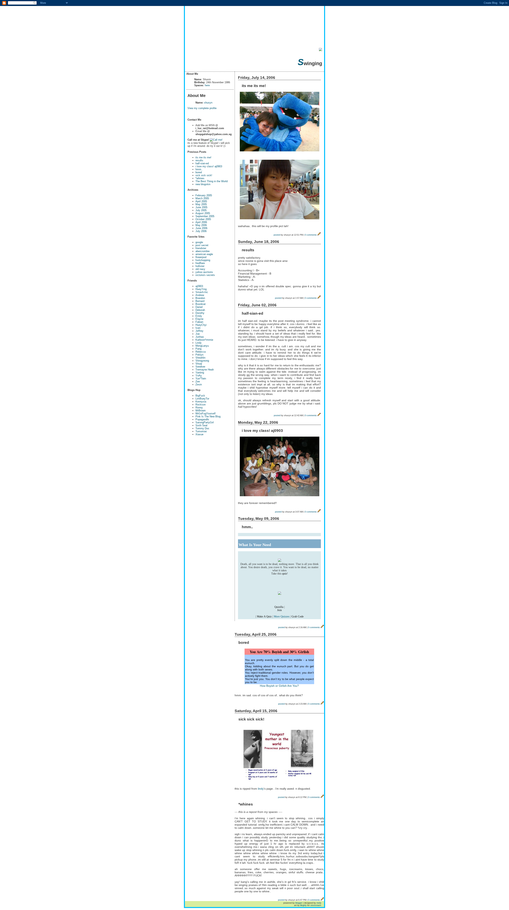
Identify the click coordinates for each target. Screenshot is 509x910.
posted (277, 235)
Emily (198, 315)
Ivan (197, 327)
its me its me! (203, 157)
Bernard (199, 301)
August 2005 (202, 213)
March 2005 (202, 198)
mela (319, 903)
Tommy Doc (202, 428)
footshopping (202, 260)
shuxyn (208, 102)
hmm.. (199, 169)
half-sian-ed (202, 163)
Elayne (199, 318)
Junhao (199, 336)
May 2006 (201, 225)
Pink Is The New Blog (208, 416)
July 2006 (201, 231)
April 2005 (201, 201)
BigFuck (200, 395)
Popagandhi (202, 419)
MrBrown (200, 410)
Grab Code (297, 616)
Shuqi (198, 363)
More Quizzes (281, 616)
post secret (201, 245)
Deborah (200, 309)
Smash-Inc (201, 292)
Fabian (199, 321)
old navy (200, 269)
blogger (298, 903)
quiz (284, 573)
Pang (198, 348)
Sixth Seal (201, 425)
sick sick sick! (203, 175)
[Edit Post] (319, 235)
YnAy (198, 375)
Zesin (198, 384)
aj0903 (199, 286)
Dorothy (199, 312)
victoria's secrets (205, 275)
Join (279, 610)
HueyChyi (201, 324)
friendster (200, 248)
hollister (199, 266)
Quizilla (278, 606)
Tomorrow (201, 431)
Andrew (199, 295)
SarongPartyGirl (204, 422)
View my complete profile (202, 108)
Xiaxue (199, 434)
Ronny (199, 407)
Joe (197, 333)
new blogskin (202, 184)
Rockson (200, 404)
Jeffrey (199, 330)
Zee (197, 381)
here (207, 85)
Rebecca (200, 351)
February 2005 (203, 195)
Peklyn (199, 354)
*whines (199, 178)
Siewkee (200, 366)
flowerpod (200, 257)
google (199, 242)
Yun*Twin (200, 378)
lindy (261, 788)
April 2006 (201, 222)
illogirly (303, 905)
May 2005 (201, 204)
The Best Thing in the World (211, 181)
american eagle (204, 254)
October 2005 (203, 219)
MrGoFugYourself (205, 413)
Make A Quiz (264, 616)
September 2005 (204, 216)
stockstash (315, 905)
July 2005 (201, 210)
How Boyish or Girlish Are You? (279, 685)
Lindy (198, 342)
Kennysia (200, 401)
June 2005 (201, 207)
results (199, 160)
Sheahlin (200, 357)
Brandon (200, 298)
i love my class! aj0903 (208, 166)
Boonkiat (200, 304)
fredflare (200, 263)
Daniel (199, 307)
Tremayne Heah (204, 369)
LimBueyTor (202, 398)
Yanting (199, 372)
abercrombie (202, 251)
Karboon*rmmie (204, 339)
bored (198, 172)
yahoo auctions (204, 272)
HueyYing (201, 289)
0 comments (311, 235)
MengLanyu (202, 345)
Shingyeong (202, 360)
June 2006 (201, 228)
